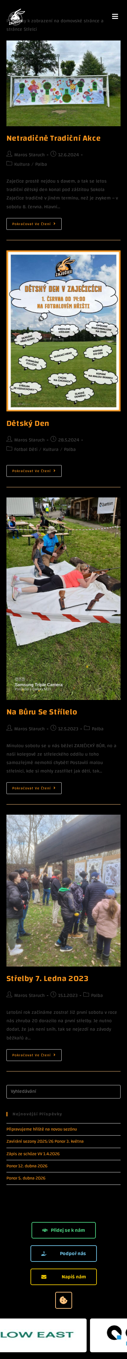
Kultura (22, 164)
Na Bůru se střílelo (41, 712)
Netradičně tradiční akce (53, 138)
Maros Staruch (29, 155)
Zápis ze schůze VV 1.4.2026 (33, 1154)
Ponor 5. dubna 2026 (25, 1178)
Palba (41, 164)
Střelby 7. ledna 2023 (47, 978)
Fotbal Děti (26, 449)
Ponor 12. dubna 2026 (27, 1166)
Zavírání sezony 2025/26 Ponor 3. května (45, 1141)
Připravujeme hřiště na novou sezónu (41, 1129)
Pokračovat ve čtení (37, 222)
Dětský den (27, 423)
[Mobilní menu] (115, 16)
